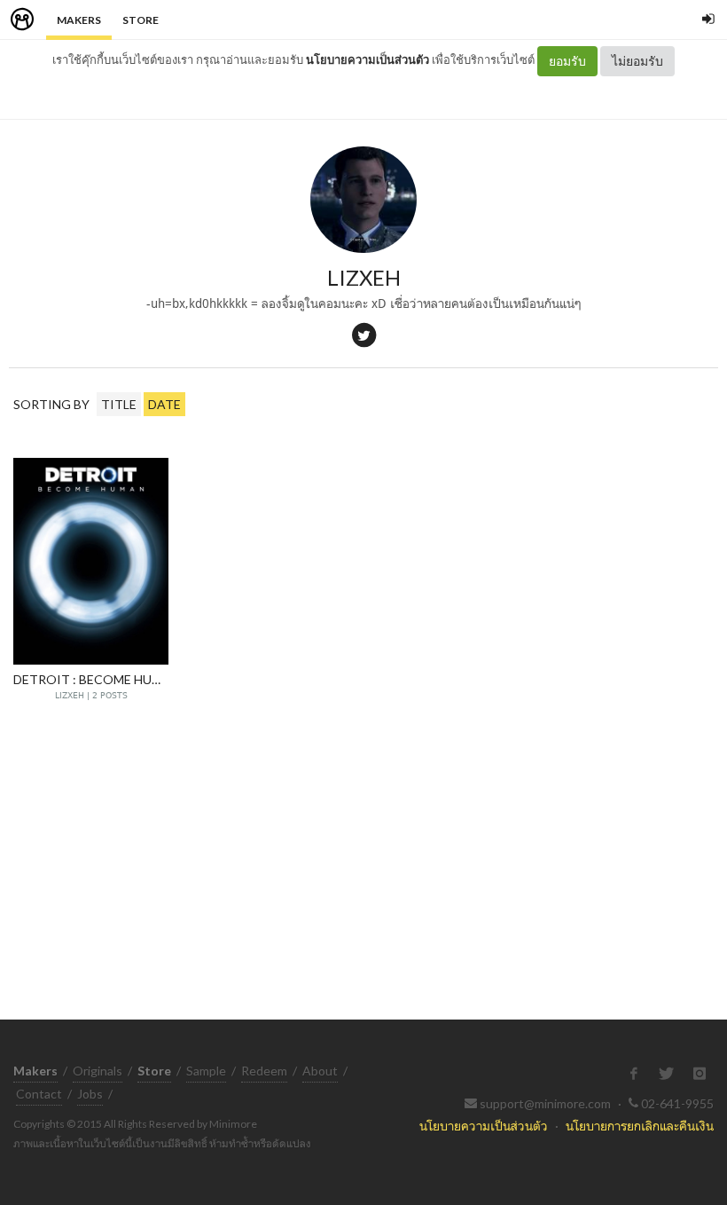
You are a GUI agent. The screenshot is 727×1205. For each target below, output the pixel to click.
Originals (97, 1070)
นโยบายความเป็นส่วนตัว (367, 59)
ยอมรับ (567, 60)
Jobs (90, 1093)
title (119, 404)
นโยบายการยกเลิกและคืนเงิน (640, 1125)
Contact (39, 1093)
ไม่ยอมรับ (637, 60)
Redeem (264, 1070)
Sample (206, 1070)
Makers (79, 20)
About (320, 1070)
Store (140, 20)
